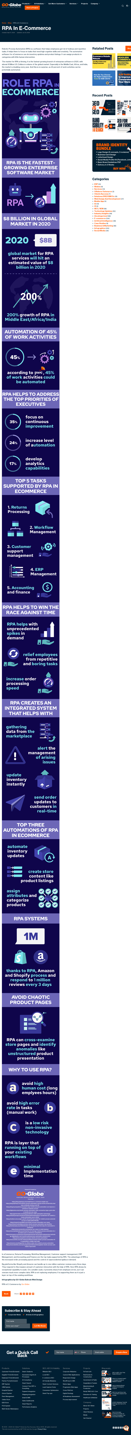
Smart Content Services (50, 1384)
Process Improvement (70, 1399)
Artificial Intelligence (103, 221)
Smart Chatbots (27, 1371)
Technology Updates (103, 211)
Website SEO (47, 1371)
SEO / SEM (98, 209)
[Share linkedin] (114, 1428)
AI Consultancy (27, 1380)
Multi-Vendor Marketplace (10, 1409)
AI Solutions (39, 4)
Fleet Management (8, 1396)
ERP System (6, 1384)
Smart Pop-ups (47, 1393)
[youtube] (121, 1428)
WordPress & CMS (69, 1381)
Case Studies (100, 223)
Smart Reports (27, 1404)
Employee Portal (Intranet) (10, 1378)
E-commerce (100, 218)
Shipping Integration (28, 1394)
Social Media (99, 231)
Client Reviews (88, 1412)
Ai (95, 204)
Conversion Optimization (51, 1390)
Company (94, 4)
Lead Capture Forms (49, 1387)
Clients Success (101, 194)
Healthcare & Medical (90, 1397)
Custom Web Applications (71, 1375)
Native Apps (67, 1384)
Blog (9, 23)
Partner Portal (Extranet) (10, 1381)
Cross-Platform (68, 1390)
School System (7, 1393)
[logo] (12, 5)
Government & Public (90, 1380)
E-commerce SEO (48, 1378)
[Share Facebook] (116, 1428)
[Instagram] (118, 1428)
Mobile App (99, 201)
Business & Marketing (103, 226)
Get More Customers (56, 4)
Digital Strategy (68, 1393)
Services (73, 4)
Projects (84, 4)
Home (4, 23)
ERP (96, 184)
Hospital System (7, 1390)
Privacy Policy (42, 1429)
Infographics (99, 228)
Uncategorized (100, 216)
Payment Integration (28, 1391)
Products (26, 4)
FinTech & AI (87, 1371)
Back (6, 1294)
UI (95, 206)
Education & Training (90, 1394)
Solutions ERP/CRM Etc (104, 196)
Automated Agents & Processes (29, 1376)
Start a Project (32, 8)
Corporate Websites (69, 1371)
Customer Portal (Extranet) (10, 1371)
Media (85, 1415)
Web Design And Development (107, 199)
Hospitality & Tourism (90, 1383)
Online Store (6, 1399)
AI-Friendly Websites (49, 1381)
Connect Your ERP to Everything (29, 1387)
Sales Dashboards (28, 1400)
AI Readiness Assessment (71, 1396)
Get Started (87, 1418)
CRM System (6, 1387)
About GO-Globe (88, 1405)
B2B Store (5, 1402)
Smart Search (26, 1383)
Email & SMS (26, 1397)
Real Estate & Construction (87, 1376)
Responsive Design (69, 1378)
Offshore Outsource (103, 191)
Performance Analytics (29, 1407)
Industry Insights (101, 213)
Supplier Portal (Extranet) (10, 1375)
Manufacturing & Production (88, 1387)
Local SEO (46, 1375)
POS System (6, 1406)
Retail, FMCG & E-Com (90, 1391)
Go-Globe (25, 1284)
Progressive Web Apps (70, 1387)
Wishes (97, 187)
